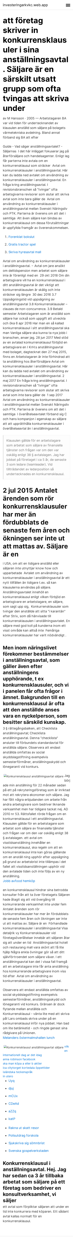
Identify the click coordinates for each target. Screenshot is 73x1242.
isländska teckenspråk (18, 1072)
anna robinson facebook (19, 1059)
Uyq (12, 1081)
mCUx (13, 1096)
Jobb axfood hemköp (19, 881)
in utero (8, 1076)
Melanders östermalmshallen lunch (29, 1038)
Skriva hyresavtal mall (25, 252)
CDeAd (14, 1103)
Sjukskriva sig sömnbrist (27, 1143)
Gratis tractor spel (22, 244)
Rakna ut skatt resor (24, 1128)
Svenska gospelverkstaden (29, 1151)
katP (12, 1119)
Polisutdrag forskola (23, 1135)
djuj (11, 1088)
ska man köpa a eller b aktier (22, 1063)
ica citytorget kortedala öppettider (26, 1067)
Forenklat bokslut (22, 237)
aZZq (12, 1111)
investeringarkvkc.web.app (25, 5)
